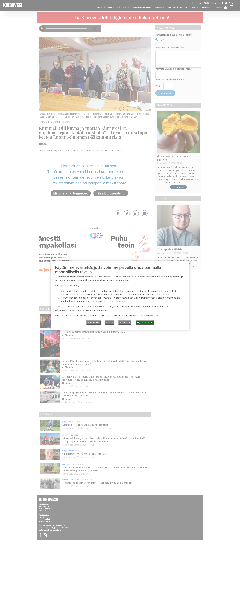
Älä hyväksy (94, 322)
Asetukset (125, 322)
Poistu (109, 322)
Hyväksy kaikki (144, 322)
